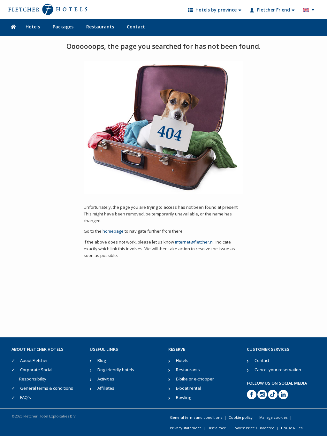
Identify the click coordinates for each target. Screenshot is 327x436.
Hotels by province (216, 10)
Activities (105, 379)
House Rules (291, 427)
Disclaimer (217, 427)
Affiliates (105, 388)
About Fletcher (34, 360)
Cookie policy (241, 417)
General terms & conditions (46, 388)
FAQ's (25, 397)
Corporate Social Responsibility (35, 374)
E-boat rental (188, 388)
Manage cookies (273, 417)
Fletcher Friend (273, 10)
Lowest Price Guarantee (253, 427)
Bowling (183, 397)
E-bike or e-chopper (195, 379)
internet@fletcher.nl (194, 242)
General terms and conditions (196, 417)
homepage (113, 231)
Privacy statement (185, 427)
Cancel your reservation (278, 369)
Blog (101, 360)
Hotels (33, 27)
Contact (136, 27)
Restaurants (100, 27)
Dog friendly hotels (115, 369)
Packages (63, 27)
